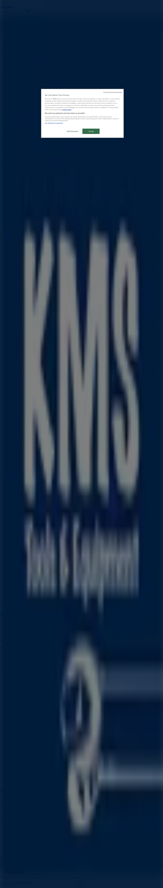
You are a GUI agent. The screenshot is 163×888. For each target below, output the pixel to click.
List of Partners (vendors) (54, 123)
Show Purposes (72, 131)
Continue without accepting (112, 92)
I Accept (91, 131)
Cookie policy (66, 110)
